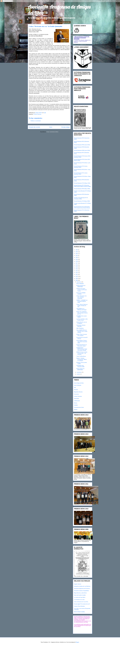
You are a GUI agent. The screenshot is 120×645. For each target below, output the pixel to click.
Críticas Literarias (37, 114)
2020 (77, 257)
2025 (77, 251)
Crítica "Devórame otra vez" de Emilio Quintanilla (81, 297)
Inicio (50, 127)
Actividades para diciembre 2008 (80, 366)
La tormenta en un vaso (79, 599)
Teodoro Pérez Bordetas (79, 606)
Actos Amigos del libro (79, 383)
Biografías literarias (78, 391)
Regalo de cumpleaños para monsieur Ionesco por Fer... (82, 313)
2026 (77, 249)
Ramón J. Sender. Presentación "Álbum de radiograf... (81, 359)
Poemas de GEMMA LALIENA (80, 293)
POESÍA (76, 405)
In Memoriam (77, 400)
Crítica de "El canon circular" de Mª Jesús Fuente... (81, 289)
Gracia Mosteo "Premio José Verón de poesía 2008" (81, 341)
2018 (77, 261)
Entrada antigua (65, 127)
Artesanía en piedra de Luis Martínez (82, 586)
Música (75, 402)
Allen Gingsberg (79, 328)
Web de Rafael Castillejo (79, 611)
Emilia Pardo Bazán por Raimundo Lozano (81, 345)
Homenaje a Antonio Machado (80, 326)
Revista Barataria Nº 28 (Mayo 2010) (82, 183)
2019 (77, 259)
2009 (77, 278)
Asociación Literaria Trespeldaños (81, 590)
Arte (75, 387)
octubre (78, 374)
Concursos (76, 394)
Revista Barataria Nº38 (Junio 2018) (82, 150)
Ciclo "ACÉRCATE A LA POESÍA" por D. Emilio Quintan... (81, 331)
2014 (77, 268)
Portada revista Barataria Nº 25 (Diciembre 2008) (81, 198)
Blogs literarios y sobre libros (80, 592)
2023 (77, 255)
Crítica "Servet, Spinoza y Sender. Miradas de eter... (82, 305)
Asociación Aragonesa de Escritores (82, 588)
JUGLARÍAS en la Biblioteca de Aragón (81, 309)
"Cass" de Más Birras (81, 356)
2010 (77, 276)
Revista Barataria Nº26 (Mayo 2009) (82, 188)
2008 (77, 280)
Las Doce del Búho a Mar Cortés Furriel (82, 319)
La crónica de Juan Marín (79, 597)
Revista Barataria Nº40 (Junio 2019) (82, 144)
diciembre (79, 281)
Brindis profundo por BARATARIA (80, 286)
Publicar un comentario (36, 120)
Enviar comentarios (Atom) (52, 131)
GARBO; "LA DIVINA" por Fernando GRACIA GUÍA (82, 301)
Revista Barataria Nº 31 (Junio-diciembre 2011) (81, 173)
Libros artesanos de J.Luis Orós (81, 601)
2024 (77, 253)
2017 (77, 263)
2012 (77, 272)
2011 (77, 274)
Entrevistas (76, 398)
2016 (77, 265)
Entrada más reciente (34, 127)
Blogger (77, 642)
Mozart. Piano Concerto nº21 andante (81, 335)
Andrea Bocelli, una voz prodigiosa (81, 323)
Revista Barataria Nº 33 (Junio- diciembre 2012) (81, 167)
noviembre (79, 372)
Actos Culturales (77, 385)
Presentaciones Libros (79, 407)
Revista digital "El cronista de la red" (82, 604)
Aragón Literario (77, 584)
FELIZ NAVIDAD (80, 283)
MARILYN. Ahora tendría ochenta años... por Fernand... (81, 353)
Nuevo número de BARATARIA (80, 369)
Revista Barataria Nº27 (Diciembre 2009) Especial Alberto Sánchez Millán (82, 186)
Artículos (76, 389)
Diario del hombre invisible (80, 595)
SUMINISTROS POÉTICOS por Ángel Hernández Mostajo (81, 349)
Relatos (75, 409)
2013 (77, 270)
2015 (77, 267)
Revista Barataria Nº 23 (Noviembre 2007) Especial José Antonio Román (82, 207)
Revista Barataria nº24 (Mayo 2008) (82, 201)
